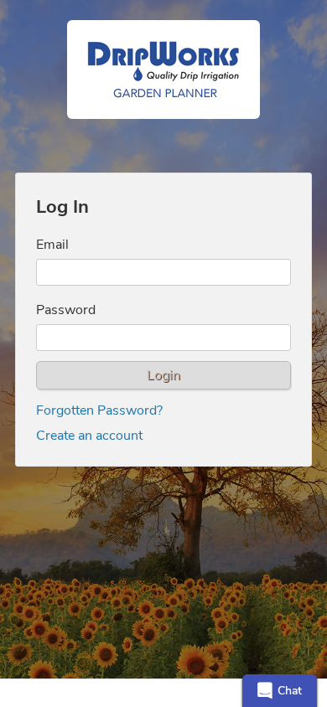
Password (66, 310)
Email (52, 244)
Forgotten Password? (99, 410)
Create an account (89, 435)
